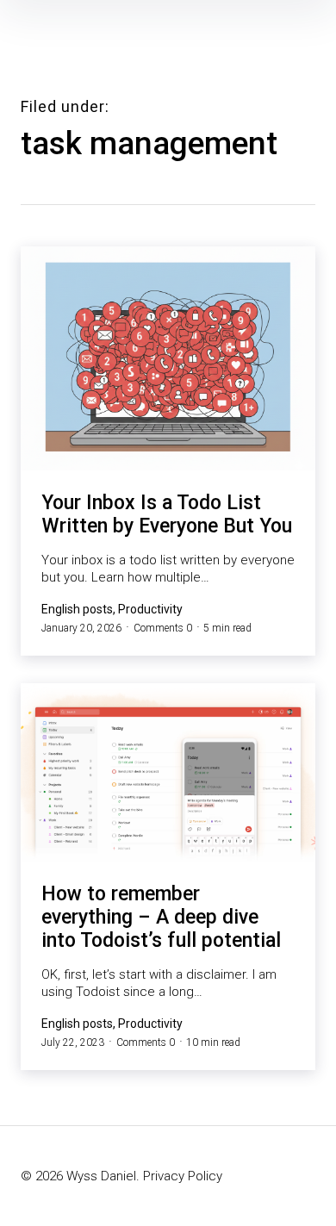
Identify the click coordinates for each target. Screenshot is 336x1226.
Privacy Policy (182, 1176)
